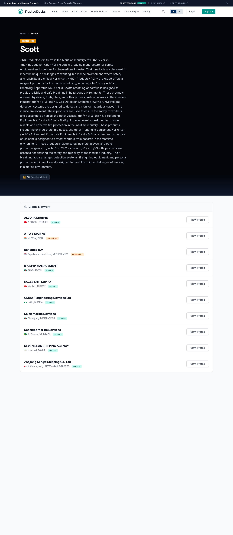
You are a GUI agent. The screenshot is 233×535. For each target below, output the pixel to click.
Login (192, 11)
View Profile (197, 219)
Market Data (97, 11)
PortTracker (178, 3)
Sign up (208, 11)
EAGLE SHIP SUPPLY (38, 281)
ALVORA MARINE (36, 217)
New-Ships (157, 3)
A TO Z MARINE (34, 233)
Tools (114, 11)
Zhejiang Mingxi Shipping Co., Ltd (47, 362)
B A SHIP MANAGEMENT (41, 265)
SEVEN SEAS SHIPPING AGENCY (46, 346)
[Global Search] (163, 11)
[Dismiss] (227, 3)
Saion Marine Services (40, 313)
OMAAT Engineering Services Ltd (47, 297)
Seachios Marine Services (42, 330)
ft (179, 12)
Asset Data (78, 11)
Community (130, 11)
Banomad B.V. (33, 249)
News (65, 11)
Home (55, 11)
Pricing (147, 11)
